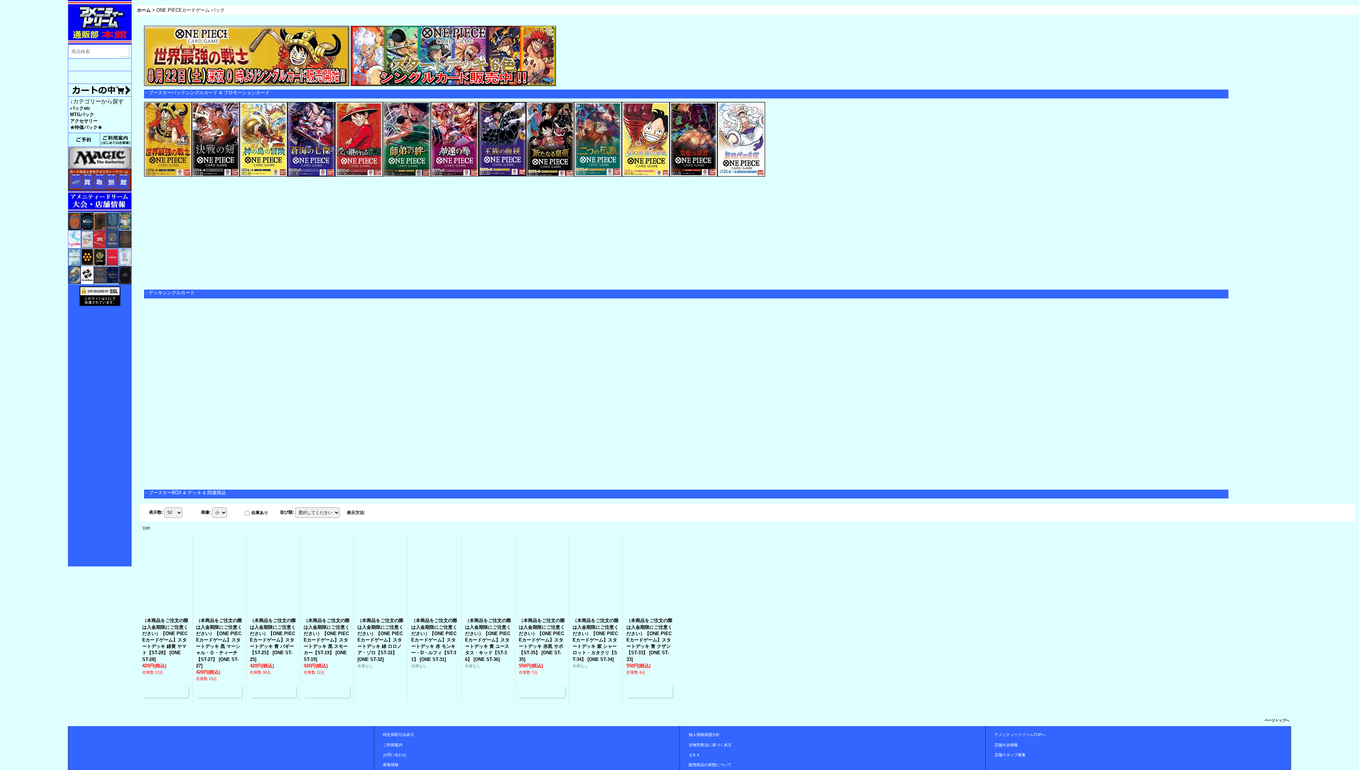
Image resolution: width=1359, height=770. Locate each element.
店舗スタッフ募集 (1010, 755)
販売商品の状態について (710, 765)
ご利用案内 (392, 745)
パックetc (80, 108)
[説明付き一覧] (389, 512)
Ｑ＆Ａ (694, 755)
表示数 (156, 512)
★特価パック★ (86, 127)
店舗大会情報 (1006, 745)
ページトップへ (1277, 720)
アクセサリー (84, 121)
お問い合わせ (394, 755)
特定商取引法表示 (398, 734)
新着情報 (390, 765)
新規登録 (99, 77)
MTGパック (82, 114)
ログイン (99, 65)
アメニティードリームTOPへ (1019, 734)
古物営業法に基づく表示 (710, 745)
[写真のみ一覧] (374, 512)
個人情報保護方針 (704, 734)
